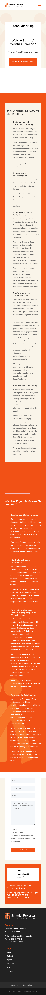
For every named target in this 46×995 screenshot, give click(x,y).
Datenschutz (16, 829)
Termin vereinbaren (23, 62)
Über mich (10, 963)
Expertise (9, 960)
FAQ (8, 967)
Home (8, 952)
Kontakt (9, 971)
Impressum (15, 985)
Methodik (9, 956)
